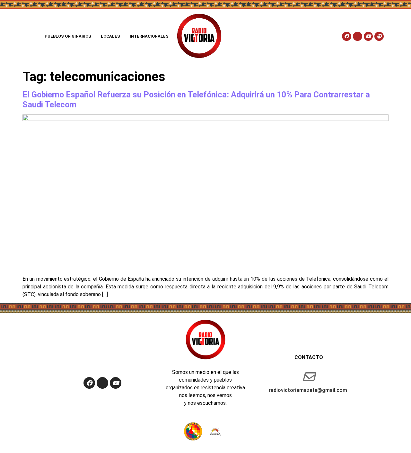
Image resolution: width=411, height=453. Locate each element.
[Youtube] (368, 36)
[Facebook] (346, 36)
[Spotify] (379, 36)
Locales (110, 36)
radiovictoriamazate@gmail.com (308, 390)
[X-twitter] (357, 36)
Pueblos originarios (68, 36)
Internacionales (149, 36)
